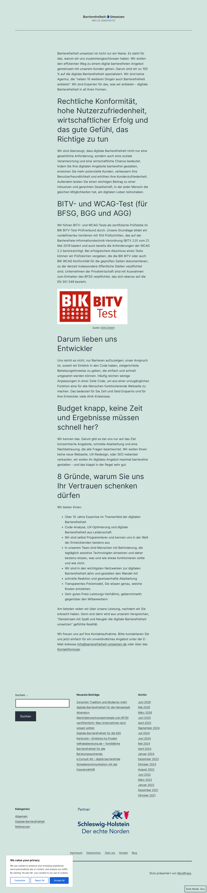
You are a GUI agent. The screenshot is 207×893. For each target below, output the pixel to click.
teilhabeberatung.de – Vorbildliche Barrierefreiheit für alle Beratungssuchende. (98, 748)
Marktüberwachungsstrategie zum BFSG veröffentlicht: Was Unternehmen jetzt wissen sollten (103, 723)
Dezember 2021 (148, 790)
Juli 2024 (144, 733)
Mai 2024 (144, 743)
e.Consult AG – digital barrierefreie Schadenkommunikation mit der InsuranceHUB (98, 764)
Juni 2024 (144, 738)
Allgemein (21, 816)
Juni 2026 (144, 702)
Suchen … (21, 695)
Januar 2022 (146, 784)
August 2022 (146, 769)
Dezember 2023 (148, 759)
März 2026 (145, 712)
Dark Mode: (192, 888)
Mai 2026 (144, 707)
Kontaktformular (68, 649)
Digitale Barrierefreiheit (30, 821)
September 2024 (149, 728)
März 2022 (145, 779)
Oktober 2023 (147, 764)
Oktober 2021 (147, 795)
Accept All (59, 880)
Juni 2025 (144, 717)
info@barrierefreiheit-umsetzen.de (102, 644)
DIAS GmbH (108, 327)
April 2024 (144, 748)
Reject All (39, 880)
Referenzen (22, 826)
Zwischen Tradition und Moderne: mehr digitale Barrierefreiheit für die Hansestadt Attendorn (103, 707)
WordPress (184, 873)
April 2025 (144, 722)
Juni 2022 (144, 774)
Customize (20, 880)
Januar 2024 (146, 753)
